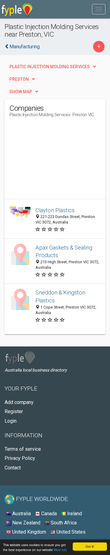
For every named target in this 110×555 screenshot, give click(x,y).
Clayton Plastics (55, 210)
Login (10, 421)
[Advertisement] (55, 160)
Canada (48, 513)
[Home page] (17, 9)
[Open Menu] (98, 9)
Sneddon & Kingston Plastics (60, 296)
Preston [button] (19, 79)
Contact (13, 468)
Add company (19, 402)
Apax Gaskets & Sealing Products (63, 251)
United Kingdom (28, 532)
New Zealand (25, 523)
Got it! (90, 546)
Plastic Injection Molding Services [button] (49, 66)
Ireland (74, 513)
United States (70, 532)
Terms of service (23, 449)
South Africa (63, 523)
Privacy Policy (20, 458)
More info (60, 549)
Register (14, 411)
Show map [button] (20, 91)
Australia (21, 513)
